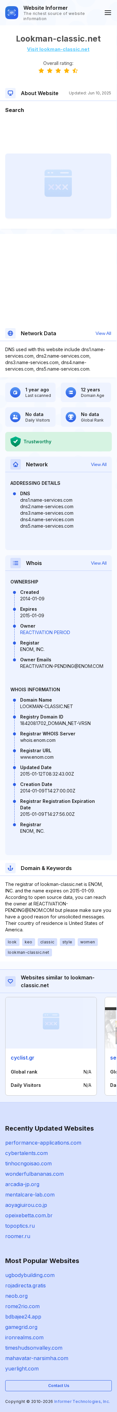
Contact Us (58, 1385)
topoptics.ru (20, 1225)
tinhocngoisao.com (28, 1163)
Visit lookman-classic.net (58, 49)
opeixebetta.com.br (29, 1215)
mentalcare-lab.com (30, 1194)
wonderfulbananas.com (34, 1174)
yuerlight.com (22, 1368)
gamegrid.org (21, 1327)
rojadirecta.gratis (25, 1285)
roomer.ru (17, 1236)
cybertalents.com (26, 1153)
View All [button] (103, 333)
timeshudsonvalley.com (33, 1347)
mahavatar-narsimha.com (36, 1358)
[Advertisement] (58, 133)
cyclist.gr (22, 1057)
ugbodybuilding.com (30, 1275)
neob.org (16, 1296)
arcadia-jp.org (22, 1184)
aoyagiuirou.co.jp (26, 1205)
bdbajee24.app (23, 1316)
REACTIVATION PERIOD (45, 632)
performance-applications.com (43, 1142)
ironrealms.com (24, 1337)
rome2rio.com (22, 1306)
